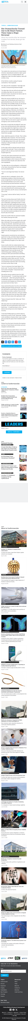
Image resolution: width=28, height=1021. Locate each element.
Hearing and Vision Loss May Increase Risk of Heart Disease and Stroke (9, 467)
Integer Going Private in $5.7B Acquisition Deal (13, 775)
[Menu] (25, 2)
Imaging (4, 604)
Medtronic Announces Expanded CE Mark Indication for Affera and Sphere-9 (11, 720)
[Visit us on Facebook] (13, 1010)
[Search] (22, 2)
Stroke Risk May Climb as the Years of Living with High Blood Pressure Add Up (9, 448)
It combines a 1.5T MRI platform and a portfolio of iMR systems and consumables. (13, 610)
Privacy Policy (23, 1012)
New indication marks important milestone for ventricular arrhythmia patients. (12, 724)
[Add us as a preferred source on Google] (19, 342)
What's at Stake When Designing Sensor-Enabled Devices (13, 830)
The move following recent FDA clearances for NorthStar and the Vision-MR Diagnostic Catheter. (12, 751)
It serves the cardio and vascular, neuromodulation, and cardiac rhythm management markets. (13, 778)
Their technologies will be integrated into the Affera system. (13, 916)
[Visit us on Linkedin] (10, 1010)
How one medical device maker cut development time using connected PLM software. (14, 694)
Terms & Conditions (8, 1014)
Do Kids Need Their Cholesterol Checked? (8, 457)
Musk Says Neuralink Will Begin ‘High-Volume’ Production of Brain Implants (9, 390)
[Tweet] (12, 342)
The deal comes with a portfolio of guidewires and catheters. (13, 862)
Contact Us (9, 1012)
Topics (3, 25)
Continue (7, 372)
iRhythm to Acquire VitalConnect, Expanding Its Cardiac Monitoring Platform (13, 665)
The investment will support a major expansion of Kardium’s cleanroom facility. (12, 581)
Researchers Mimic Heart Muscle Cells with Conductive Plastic (12, 887)
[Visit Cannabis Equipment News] (17, 958)
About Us (4, 1012)
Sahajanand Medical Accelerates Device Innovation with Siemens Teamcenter (11, 691)
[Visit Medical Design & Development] (3, 958)
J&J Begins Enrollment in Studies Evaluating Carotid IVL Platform (12, 802)
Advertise (16, 1012)
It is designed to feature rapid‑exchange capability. (13, 805)
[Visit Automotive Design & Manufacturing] (24, 958)
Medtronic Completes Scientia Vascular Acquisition (11, 859)
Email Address (6, 365)
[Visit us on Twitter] (16, 1010)
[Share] (6, 342)
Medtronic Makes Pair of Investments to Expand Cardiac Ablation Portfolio (13, 913)
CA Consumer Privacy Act (20, 1014)
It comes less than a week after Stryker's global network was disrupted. (12, 553)
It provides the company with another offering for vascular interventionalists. (12, 944)
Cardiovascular (12, 25)
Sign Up (4, 975)
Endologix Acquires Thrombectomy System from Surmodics (13, 941)
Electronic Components (7, 827)
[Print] (2, 342)
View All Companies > (14, 431)
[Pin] (16, 342)
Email (2, 968)
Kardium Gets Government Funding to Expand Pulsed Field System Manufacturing (9, 397)
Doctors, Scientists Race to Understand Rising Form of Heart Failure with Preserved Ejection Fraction (9, 414)
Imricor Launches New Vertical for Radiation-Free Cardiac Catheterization (14, 748)
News (3, 454)
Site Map (15, 1015)
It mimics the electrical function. (8, 889)
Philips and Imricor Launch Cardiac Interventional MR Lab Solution (10, 405)
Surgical (4, 574)
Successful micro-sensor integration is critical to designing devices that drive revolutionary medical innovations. (13, 834)
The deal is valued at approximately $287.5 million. (13, 667)
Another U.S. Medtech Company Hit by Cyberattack (8, 477)
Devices (3, 662)
